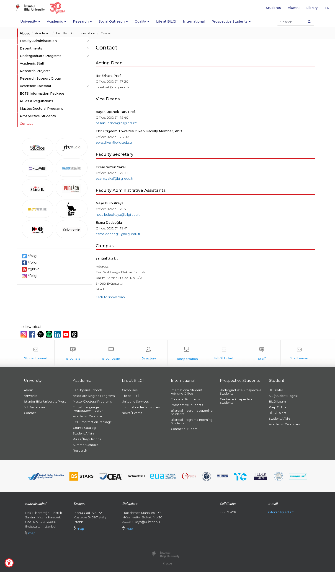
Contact (107, 33)
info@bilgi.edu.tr (281, 512)
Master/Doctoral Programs (41, 109)
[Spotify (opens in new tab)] (49, 334)
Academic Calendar (87, 416)
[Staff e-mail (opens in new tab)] (299, 353)
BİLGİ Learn (277, 401)
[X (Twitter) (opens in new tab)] (41, 334)
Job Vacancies (34, 407)
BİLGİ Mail (276, 390)
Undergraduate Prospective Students (240, 391)
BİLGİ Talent (277, 413)
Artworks (30, 396)
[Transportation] (186, 353)
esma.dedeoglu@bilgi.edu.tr (118, 234)
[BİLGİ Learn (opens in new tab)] (111, 353)
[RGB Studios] (38, 147)
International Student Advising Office (186, 391)
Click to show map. (111, 297)
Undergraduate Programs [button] (40, 56)
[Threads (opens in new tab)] (75, 334)
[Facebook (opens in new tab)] (32, 334)
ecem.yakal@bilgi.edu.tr (115, 179)
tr (329, 9)
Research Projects (35, 71)
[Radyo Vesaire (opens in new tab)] (38, 209)
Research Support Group (40, 78)
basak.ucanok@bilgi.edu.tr (116, 123)
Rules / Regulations (87, 439)
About (25, 33)
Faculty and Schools (87, 390)
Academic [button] (55, 21)
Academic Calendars (284, 424)
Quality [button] (141, 21)
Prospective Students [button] (229, 21)
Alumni (293, 8)
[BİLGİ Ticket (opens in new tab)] (224, 353)
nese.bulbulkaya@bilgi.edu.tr (118, 215)
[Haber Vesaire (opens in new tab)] (72, 168)
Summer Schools (85, 445)
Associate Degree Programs (94, 396)
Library (312, 8)
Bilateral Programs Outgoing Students (192, 412)
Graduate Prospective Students (236, 401)
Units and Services (135, 401)
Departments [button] (31, 48)
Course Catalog (84, 427)
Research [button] (81, 21)
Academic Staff (32, 63)
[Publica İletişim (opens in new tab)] (72, 188)
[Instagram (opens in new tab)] (24, 334)
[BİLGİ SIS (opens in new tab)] (73, 353)
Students (273, 8)
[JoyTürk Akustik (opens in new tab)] (38, 188)
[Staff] (261, 353)
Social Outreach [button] (112, 21)
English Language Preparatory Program (88, 409)
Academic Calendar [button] (35, 86)
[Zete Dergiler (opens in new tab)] (72, 229)
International (194, 21)
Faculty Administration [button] (38, 41)
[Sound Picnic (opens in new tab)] (72, 209)
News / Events (132, 413)
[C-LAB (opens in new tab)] (38, 168)
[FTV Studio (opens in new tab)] (72, 147)
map (31, 533)
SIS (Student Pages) (283, 396)
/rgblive (33, 269)
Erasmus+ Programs (185, 399)
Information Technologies (141, 407)
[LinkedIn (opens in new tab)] (58, 334)
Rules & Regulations (36, 101)
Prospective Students (38, 116)
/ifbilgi (32, 256)
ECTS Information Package (42, 93)
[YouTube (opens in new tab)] (66, 334)
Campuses (129, 390)
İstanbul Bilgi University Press (45, 401)
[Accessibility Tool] (9, 562)
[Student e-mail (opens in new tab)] (35, 353)
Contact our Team (184, 429)
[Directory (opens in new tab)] (148, 353)
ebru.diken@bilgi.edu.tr (114, 142)
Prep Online (277, 407)
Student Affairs (83, 433)
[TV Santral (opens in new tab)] (38, 229)
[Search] (309, 21)
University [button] (29, 21)
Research (80, 450)
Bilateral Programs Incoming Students (191, 421)
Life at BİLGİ (166, 21)
